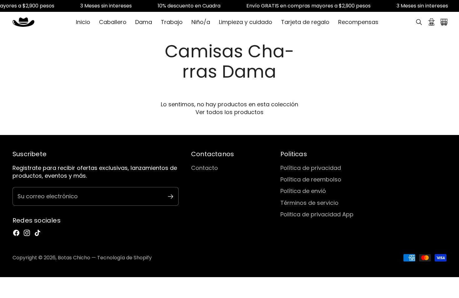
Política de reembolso (310, 179)
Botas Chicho (74, 257)
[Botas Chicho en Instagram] (27, 233)
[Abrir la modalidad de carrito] (444, 22)
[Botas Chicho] (23, 22)
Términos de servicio (309, 203)
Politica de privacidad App (316, 214)
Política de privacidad (310, 168)
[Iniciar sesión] (431, 22)
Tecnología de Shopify (124, 257)
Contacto (204, 168)
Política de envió (303, 191)
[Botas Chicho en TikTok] (37, 233)
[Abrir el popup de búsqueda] (419, 22)
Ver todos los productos (229, 112)
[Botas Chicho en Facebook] (16, 233)
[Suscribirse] (170, 196)
